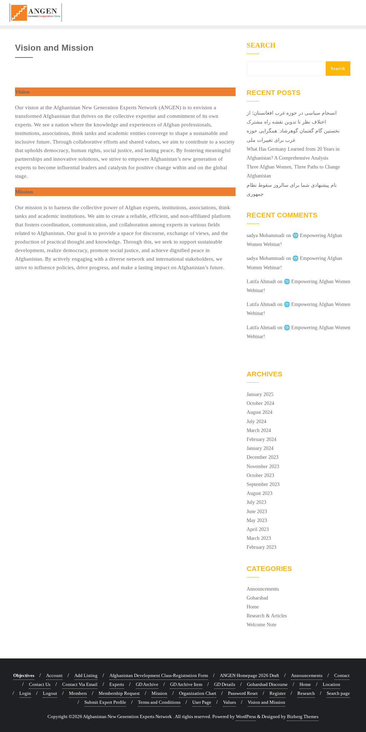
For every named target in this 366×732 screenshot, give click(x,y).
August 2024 (259, 412)
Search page (338, 693)
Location (331, 684)
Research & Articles (267, 615)
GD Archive (147, 684)
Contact (342, 675)
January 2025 (260, 394)
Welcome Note (261, 624)
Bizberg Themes (302, 716)
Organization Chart (197, 693)
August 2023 (259, 493)
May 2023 (257, 520)
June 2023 (257, 511)
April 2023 (258, 529)
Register (277, 693)
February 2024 (261, 439)
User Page (201, 702)
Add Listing (86, 675)
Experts (116, 684)
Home (253, 607)
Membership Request (119, 693)
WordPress (246, 716)
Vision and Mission (266, 702)
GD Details (224, 684)
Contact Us (39, 684)
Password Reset (243, 693)
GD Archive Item (186, 684)
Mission (159, 693)
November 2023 (263, 466)
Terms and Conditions (159, 702)
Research (306, 693)
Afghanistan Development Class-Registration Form (158, 675)
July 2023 (256, 502)
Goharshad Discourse (267, 684)
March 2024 (259, 430)
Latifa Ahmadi (261, 281)
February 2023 (261, 547)
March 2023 (259, 538)
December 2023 (262, 457)
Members (78, 693)
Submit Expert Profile (105, 702)
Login (25, 693)
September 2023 (263, 484)
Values (229, 702)
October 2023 (260, 475)
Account (54, 675)
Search (261, 45)
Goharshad (257, 598)
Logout (50, 693)
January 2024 (260, 448)
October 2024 (260, 403)
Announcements (263, 589)
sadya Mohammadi (266, 235)
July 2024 (256, 421)
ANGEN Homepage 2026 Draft (249, 675)
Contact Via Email (80, 684)
